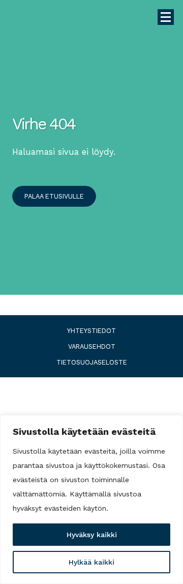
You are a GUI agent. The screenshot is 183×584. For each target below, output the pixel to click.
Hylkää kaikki (91, 562)
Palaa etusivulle (54, 196)
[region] (91, 499)
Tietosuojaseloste (91, 362)
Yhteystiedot (91, 331)
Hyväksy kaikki (92, 535)
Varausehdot (91, 346)
